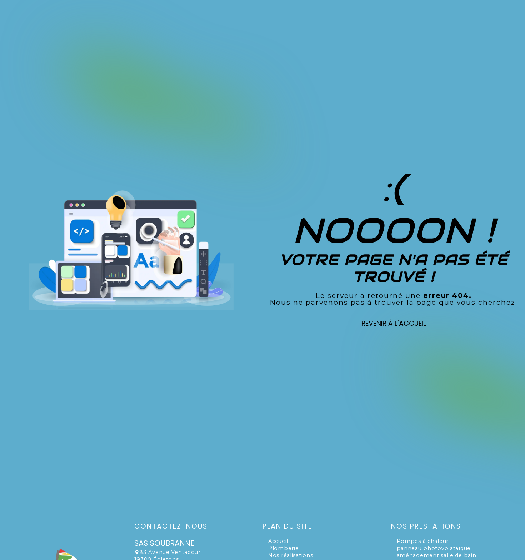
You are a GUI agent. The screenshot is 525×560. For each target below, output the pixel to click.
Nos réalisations (290, 555)
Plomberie (283, 548)
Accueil (278, 541)
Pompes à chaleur (423, 541)
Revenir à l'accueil (393, 323)
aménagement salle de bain (436, 555)
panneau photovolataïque (434, 548)
